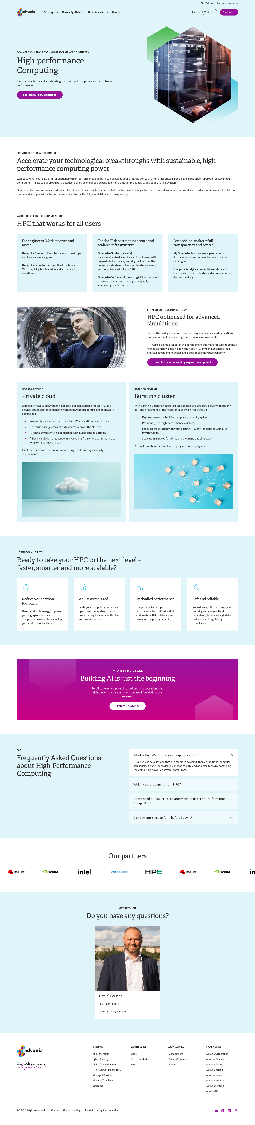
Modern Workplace (103, 1080)
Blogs (133, 1053)
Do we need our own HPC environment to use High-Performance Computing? (179, 801)
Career (116, 12)
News (133, 1064)
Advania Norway (215, 1080)
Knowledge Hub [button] (71, 12)
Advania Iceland (214, 1075)
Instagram (236, 1110)
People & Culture (177, 1059)
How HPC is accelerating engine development (182, 362)
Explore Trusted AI (127, 706)
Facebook (223, 1110)
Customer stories (139, 1059)
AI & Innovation (101, 1053)
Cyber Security (100, 1059)
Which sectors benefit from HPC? (157, 784)
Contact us (229, 12)
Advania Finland (214, 1064)
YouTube (216, 1110)
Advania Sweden (215, 1085)
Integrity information (108, 1110)
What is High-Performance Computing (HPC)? (166, 755)
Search (205, 12)
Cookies (55, 1110)
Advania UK (212, 1091)
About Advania (96, 12)
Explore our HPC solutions (40, 94)
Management (175, 1053)
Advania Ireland (214, 1069)
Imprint (89, 1110)
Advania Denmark (215, 1059)
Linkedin (230, 1110)
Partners (173, 1064)
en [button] (193, 12)
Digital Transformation (105, 1064)
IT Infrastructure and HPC (107, 1069)
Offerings (49, 12)
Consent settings (72, 1110)
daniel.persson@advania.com (114, 1011)
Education (98, 1085)
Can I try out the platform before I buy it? (162, 818)
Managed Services (103, 1075)
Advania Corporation (217, 1053)
